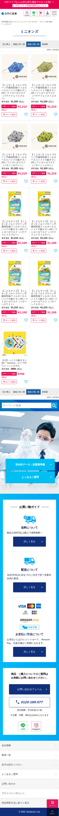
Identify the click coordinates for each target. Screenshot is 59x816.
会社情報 (6, 745)
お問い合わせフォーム (29, 689)
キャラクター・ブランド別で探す (40, 22)
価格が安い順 (19, 44)
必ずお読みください (12, 764)
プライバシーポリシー (13, 793)
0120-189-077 (32, 702)
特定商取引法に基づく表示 (15, 803)
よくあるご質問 (30, 477)
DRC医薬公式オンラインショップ (13, 22)
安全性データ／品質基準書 (30, 464)
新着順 (45, 44)
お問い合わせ (8, 784)
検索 (54, 405)
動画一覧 (6, 755)
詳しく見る (29, 541)
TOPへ (52, 814)
